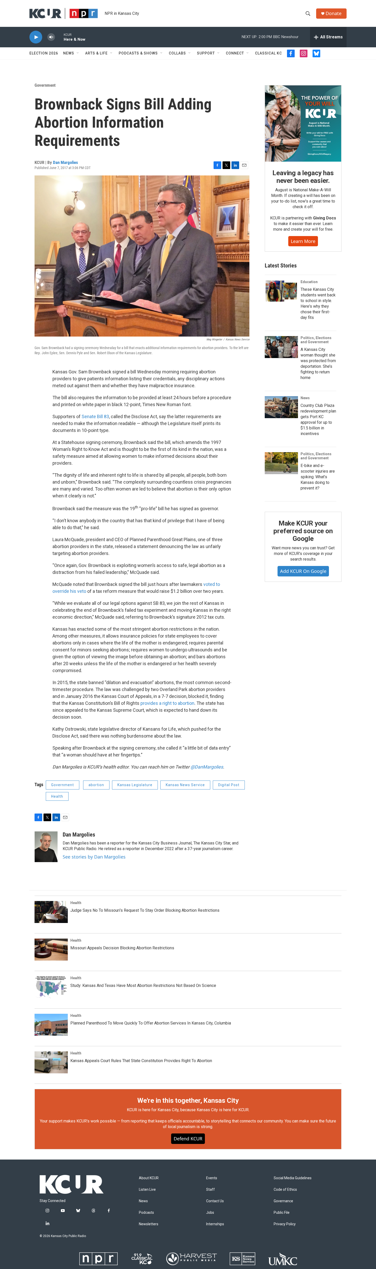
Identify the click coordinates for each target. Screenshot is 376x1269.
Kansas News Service (185, 785)
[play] (36, 37)
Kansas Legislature (134, 785)
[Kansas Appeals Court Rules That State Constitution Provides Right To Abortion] (51, 1062)
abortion (96, 785)
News (68, 53)
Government (45, 85)
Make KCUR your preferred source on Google (303, 530)
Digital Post (228, 785)
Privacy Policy (285, 1224)
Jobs (210, 1213)
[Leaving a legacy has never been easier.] (303, 123)
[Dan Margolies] (46, 846)
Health (57, 796)
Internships (215, 1224)
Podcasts (146, 1213)
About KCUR (149, 1178)
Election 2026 (43, 53)
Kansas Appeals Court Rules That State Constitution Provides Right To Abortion (141, 1060)
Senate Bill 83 (95, 416)
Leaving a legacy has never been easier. (303, 176)
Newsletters (148, 1224)
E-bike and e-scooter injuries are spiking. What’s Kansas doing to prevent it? (318, 477)
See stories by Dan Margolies (94, 857)
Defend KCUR (188, 1139)
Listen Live (147, 1190)
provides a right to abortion (167, 703)
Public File (282, 1213)
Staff (210, 1190)
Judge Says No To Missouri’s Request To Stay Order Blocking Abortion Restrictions (144, 910)
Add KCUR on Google (303, 571)
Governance (283, 1201)
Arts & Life (96, 53)
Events (211, 1178)
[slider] (59, 37)
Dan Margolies (65, 162)
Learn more (303, 241)
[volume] (51, 37)
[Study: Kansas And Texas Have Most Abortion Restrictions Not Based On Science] (51, 987)
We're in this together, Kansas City (188, 1100)
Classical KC (268, 53)
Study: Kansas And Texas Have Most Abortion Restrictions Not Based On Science (143, 985)
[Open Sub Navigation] (78, 53)
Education (309, 282)
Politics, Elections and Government (316, 340)
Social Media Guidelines (293, 1178)
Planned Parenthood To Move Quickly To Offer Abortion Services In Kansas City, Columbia (150, 1023)
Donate (333, 13)
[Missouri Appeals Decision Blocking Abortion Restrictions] (51, 950)
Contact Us (215, 1201)
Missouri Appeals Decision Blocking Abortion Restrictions (122, 947)
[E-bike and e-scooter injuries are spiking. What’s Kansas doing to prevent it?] (281, 463)
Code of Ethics (285, 1190)
